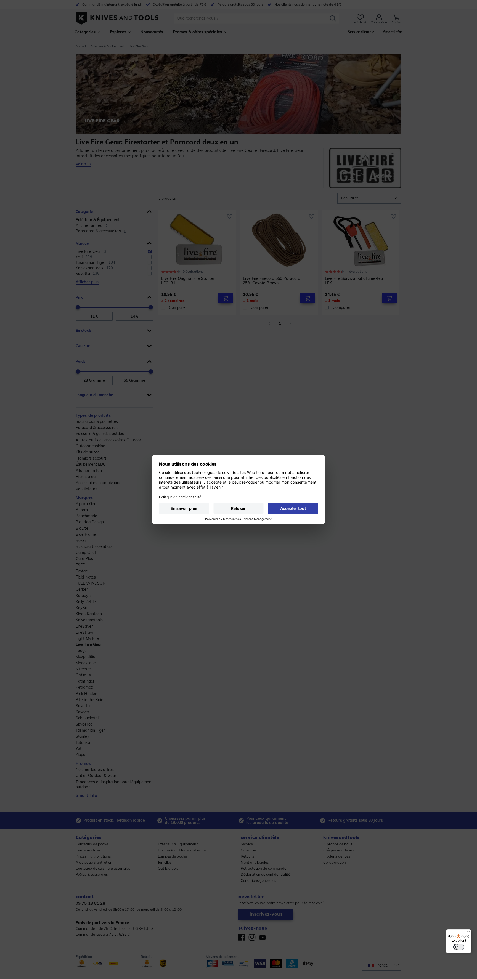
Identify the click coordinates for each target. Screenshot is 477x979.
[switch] (458, 947)
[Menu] (468, 932)
